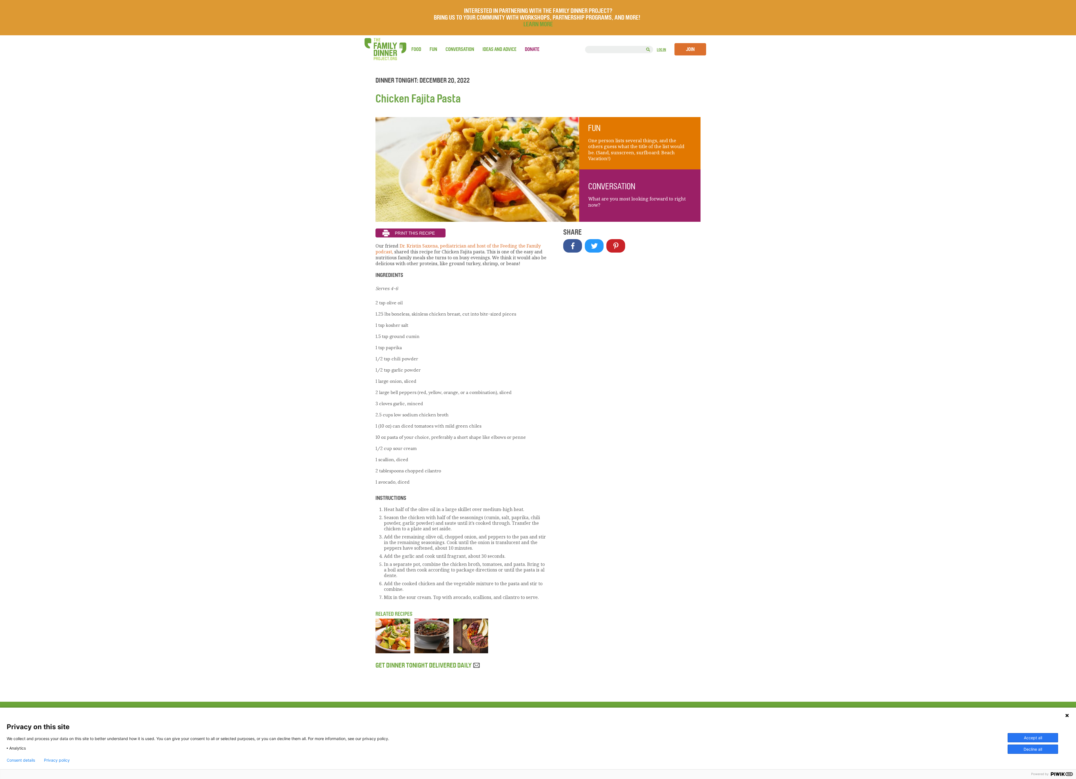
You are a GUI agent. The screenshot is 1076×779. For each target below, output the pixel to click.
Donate (532, 49)
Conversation (460, 49)
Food (416, 49)
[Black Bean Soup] (431, 651)
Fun (433, 49)
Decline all (1033, 749)
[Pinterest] (615, 246)
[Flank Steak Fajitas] (470, 651)
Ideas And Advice (499, 49)
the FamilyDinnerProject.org (385, 49)
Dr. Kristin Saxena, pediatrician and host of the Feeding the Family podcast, (458, 249)
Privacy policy (57, 760)
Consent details (21, 760)
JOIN (690, 49)
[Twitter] (594, 246)
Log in (661, 49)
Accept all (1033, 737)
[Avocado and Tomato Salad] (392, 651)
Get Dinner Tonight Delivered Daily (424, 665)
